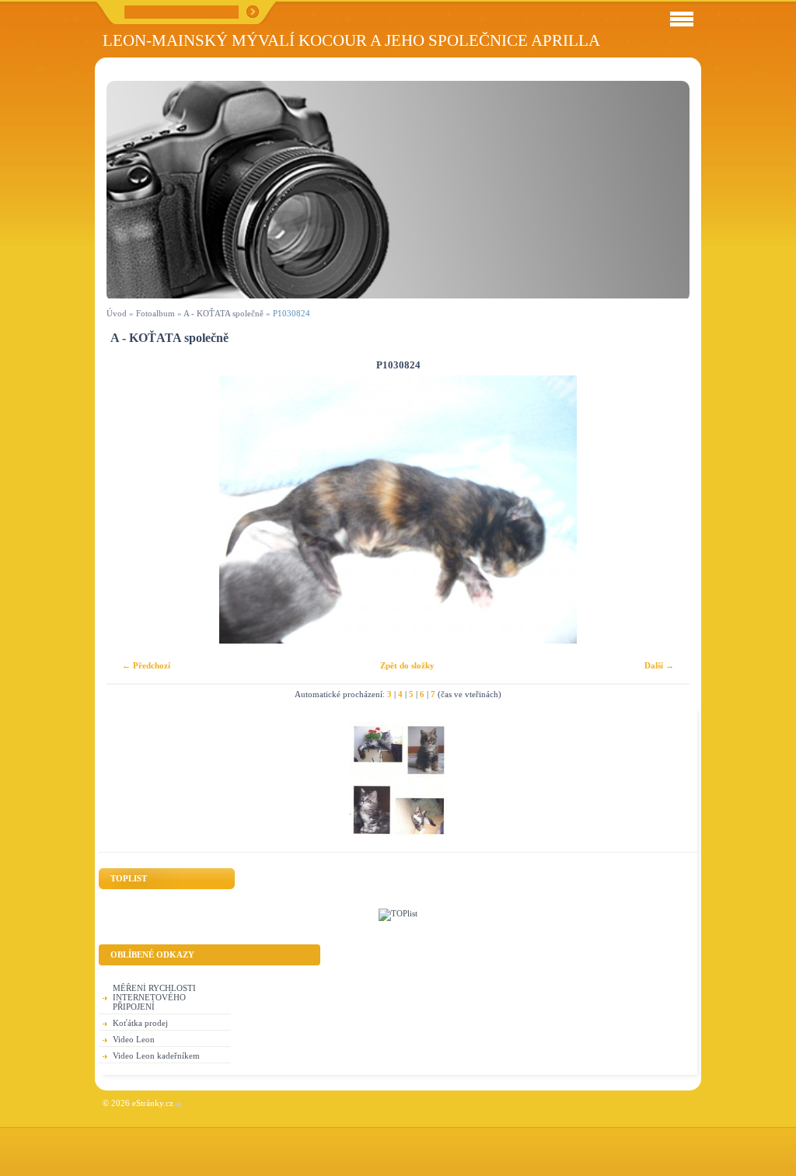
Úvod (116, 313)
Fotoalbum (155, 313)
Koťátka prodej (140, 1023)
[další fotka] (664, 509)
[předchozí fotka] (131, 509)
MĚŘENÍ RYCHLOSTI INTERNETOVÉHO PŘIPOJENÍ (154, 997)
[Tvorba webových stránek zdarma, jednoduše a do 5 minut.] (178, 1104)
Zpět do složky (407, 665)
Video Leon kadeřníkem (156, 1055)
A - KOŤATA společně (223, 313)
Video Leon (134, 1039)
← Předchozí (146, 665)
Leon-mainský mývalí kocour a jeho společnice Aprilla (351, 40)
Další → (659, 665)
